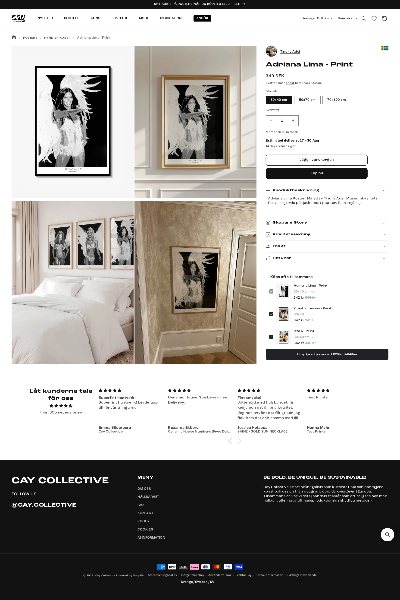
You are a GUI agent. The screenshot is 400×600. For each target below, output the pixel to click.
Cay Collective (105, 576)
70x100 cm (336, 99)
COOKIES (145, 529)
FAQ (141, 505)
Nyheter (45, 18)
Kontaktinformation (270, 575)
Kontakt (145, 513)
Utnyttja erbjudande (327, 354)
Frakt (290, 83)
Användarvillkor (220, 575)
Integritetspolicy (192, 575)
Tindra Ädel (290, 51)
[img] (61, 406)
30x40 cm (279, 99)
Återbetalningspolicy (162, 575)
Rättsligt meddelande (302, 575)
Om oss (144, 488)
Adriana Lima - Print (311, 285)
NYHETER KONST (57, 37)
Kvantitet (273, 109)
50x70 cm (307, 99)
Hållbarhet (148, 497)
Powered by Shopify (130, 576)
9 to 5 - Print (304, 331)
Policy (144, 521)
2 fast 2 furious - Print (312, 308)
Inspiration (171, 18)
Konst (96, 18)
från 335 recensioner (61, 412)
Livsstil (120, 18)
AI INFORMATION (151, 537)
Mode (144, 18)
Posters (72, 18)
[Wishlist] (374, 18)
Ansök (202, 18)
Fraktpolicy (244, 575)
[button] (364, 18)
